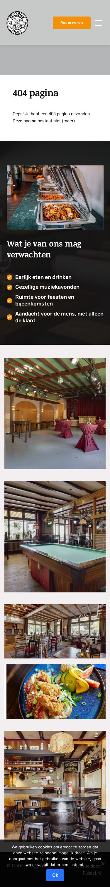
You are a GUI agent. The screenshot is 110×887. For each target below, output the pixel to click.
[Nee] (103, 863)
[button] (98, 23)
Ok (55, 875)
